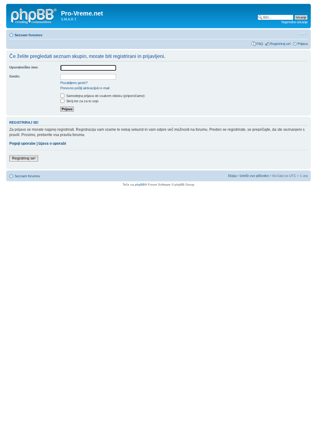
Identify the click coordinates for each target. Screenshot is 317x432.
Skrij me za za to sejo (81, 101)
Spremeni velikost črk (303, 34)
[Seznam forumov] (34, 15)
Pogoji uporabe (22, 143)
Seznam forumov (28, 35)
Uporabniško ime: (23, 67)
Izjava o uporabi (52, 143)
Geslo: (14, 76)
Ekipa (232, 176)
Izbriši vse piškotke (255, 176)
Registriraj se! (280, 44)
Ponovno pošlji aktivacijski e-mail (84, 88)
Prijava (302, 44)
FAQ (259, 44)
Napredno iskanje (294, 22)
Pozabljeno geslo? (74, 83)
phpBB (140, 184)
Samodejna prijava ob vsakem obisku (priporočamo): (105, 96)
